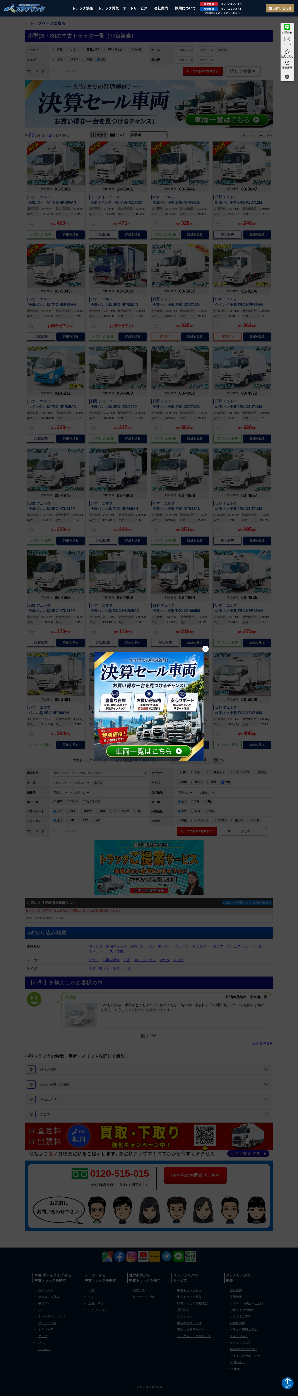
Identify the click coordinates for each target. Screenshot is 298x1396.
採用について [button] (185, 8)
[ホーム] (24, 8)
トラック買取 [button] (108, 8)
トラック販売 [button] (82, 8)
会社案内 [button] (161, 8)
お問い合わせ (282, 8)
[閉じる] (287, 77)
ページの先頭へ (288, 1385)
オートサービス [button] (135, 8)
